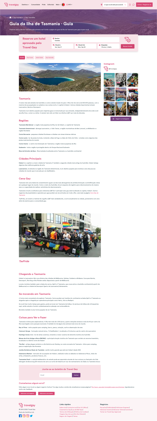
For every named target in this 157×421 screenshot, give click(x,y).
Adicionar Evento (106, 409)
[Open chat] (133, 5)
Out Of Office (82, 407)
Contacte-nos (72, 407)
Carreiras (128, 409)
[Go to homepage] (11, 4)
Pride (43, 4)
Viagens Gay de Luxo (67, 414)
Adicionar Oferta (118, 409)
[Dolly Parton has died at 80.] (120, 80)
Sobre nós (63, 407)
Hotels (22, 57)
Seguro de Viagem (66, 416)
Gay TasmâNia (30, 17)
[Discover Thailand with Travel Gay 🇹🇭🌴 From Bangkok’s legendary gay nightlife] (132, 80)
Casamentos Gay (65, 409)
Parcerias (103, 407)
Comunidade (35, 4)
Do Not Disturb (80, 414)
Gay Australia (49, 57)
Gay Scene (30, 57)
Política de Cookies (81, 412)
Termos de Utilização (67, 412)
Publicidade (111, 407)
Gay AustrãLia (18, 17)
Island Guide (39, 57)
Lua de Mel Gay (77, 409)
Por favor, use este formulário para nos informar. (108, 387)
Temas (75, 416)
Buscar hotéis (127, 46)
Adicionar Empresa (122, 407)
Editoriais (51, 4)
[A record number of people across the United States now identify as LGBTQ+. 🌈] (132, 94)
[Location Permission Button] (101, 5)
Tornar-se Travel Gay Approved (110, 412)
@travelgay (113, 69)
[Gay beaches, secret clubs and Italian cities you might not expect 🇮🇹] (109, 80)
